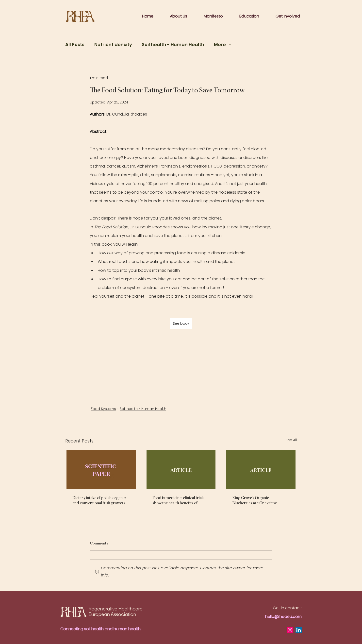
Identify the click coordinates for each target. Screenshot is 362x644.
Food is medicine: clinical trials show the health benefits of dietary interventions (178, 500)
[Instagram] (290, 630)
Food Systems (103, 408)
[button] (213, 16)
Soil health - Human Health (173, 44)
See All (291, 440)
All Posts (74, 44)
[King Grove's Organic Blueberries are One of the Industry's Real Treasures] (261, 469)
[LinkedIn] (299, 630)
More (220, 44)
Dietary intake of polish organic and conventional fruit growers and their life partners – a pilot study (99, 500)
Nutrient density (113, 44)
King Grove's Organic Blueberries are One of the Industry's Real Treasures (254, 500)
